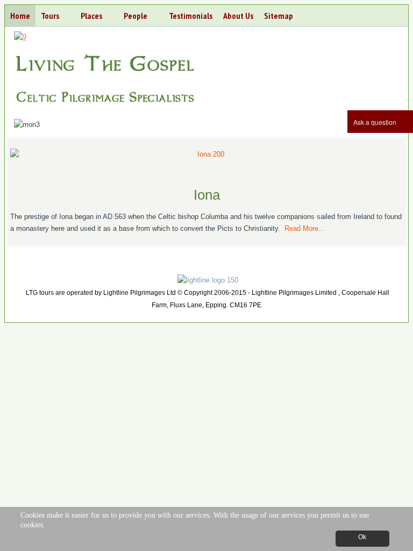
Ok (362, 537)
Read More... (304, 228)
